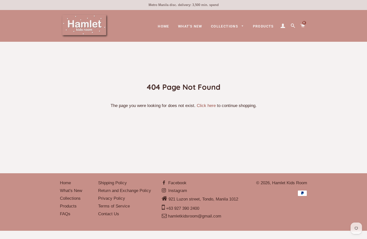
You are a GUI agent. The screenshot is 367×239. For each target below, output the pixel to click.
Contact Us (108, 214)
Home (163, 26)
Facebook (176, 182)
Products (263, 26)
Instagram (177, 190)
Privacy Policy (111, 198)
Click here (206, 105)
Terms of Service (114, 206)
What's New (190, 26)
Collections (225, 26)
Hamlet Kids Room (289, 182)
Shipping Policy (112, 182)
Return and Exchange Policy (124, 190)
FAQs (65, 214)
